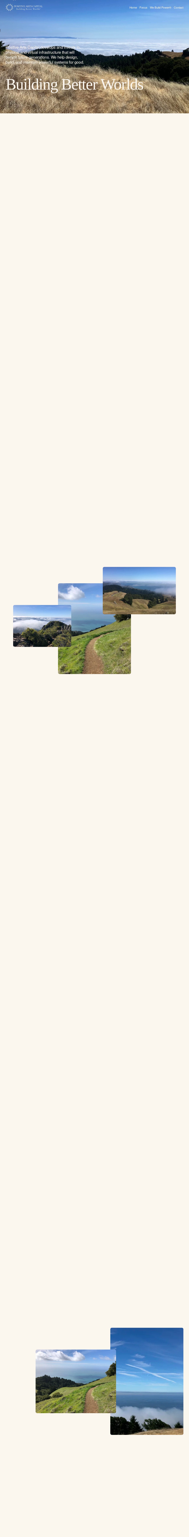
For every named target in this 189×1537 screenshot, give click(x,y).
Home (133, 7)
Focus (143, 7)
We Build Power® (160, 7)
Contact (178, 7)
